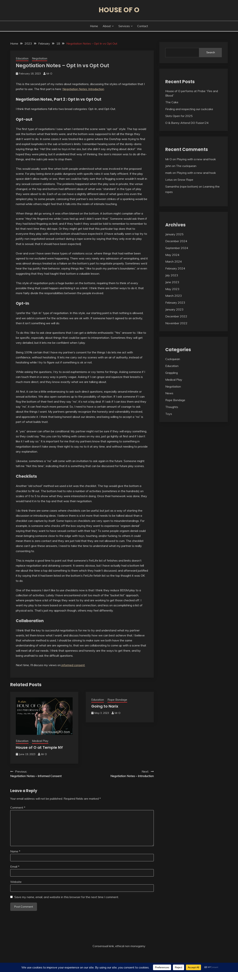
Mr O (49, 73)
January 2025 (174, 234)
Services (124, 26)
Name (15, 851)
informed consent (73, 665)
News (169, 393)
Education (22, 58)
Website (16, 882)
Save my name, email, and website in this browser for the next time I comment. (66, 897)
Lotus (169, 179)
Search (210, 52)
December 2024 (176, 241)
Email (14, 866)
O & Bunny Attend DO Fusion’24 (187, 123)
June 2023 (172, 282)
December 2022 (176, 316)
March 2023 (173, 296)
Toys (168, 414)
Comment (17, 807)
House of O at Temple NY (39, 747)
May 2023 (172, 289)
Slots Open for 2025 (179, 116)
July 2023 (171, 275)
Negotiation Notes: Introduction (83, 89)
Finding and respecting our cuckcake (189, 109)
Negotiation (39, 58)
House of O (119, 10)
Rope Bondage (117, 699)
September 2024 (176, 248)
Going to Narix (104, 706)
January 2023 (174, 309)
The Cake (171, 102)
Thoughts (171, 407)
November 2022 (176, 323)
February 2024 (175, 268)
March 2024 (173, 261)
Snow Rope (185, 179)
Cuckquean (172, 359)
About (107, 26)
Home (94, 26)
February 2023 (175, 302)
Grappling (171, 373)
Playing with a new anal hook (196, 159)
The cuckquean (186, 166)
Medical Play (40, 741)
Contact (142, 26)
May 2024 (172, 255)
